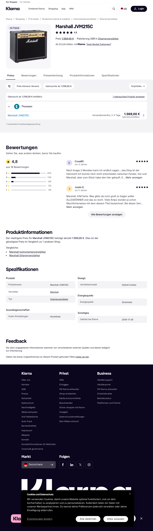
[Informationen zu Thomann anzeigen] (9, 107)
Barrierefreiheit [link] (29, 426)
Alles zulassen (115, 519)
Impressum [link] (27, 430)
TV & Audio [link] (33, 19)
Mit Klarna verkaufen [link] (107, 389)
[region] (77, 508)
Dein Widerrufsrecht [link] (69, 421)
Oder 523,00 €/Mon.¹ (131, 117)
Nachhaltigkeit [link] (28, 407)
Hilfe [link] (61, 380)
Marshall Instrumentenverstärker (27, 251)
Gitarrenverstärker (108, 38)
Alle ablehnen (88, 519)
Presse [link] (25, 393)
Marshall (54, 292)
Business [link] (104, 373)
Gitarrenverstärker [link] (109, 19)
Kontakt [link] (25, 439)
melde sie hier (82, 356)
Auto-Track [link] (27, 421)
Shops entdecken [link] (67, 393)
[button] (124, 9)
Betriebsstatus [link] (104, 398)
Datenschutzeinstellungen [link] (71, 416)
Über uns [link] (26, 380)
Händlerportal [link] (104, 384)
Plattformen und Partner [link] (109, 403)
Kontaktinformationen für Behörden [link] (39, 444)
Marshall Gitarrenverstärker (24, 255)
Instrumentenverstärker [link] (85, 19)
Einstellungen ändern (39, 519)
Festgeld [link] (63, 412)
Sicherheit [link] (26, 398)
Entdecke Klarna (37, 8)
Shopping (53, 8)
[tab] (10, 75)
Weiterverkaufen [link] (30, 412)
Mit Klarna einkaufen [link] (69, 389)
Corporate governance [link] (32, 449)
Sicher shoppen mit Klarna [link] (72, 407)
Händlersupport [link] (105, 380)
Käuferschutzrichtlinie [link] (70, 398)
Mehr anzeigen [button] (134, 177)
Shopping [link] (20, 19)
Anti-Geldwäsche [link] (30, 416)
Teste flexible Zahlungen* (98, 44)
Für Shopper (11, 2)
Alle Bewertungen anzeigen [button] (106, 214)
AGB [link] (24, 389)
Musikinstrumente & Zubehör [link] (56, 19)
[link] (62, 464)
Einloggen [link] (64, 384)
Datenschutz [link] (28, 403)
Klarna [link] (9, 19)
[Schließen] (130, 493)
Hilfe (71, 8)
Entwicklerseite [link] (104, 393)
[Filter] (9, 86)
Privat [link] (64, 373)
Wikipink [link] (26, 435)
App (63, 8)
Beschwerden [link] (65, 403)
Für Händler (25, 2)
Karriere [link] (25, 384)
